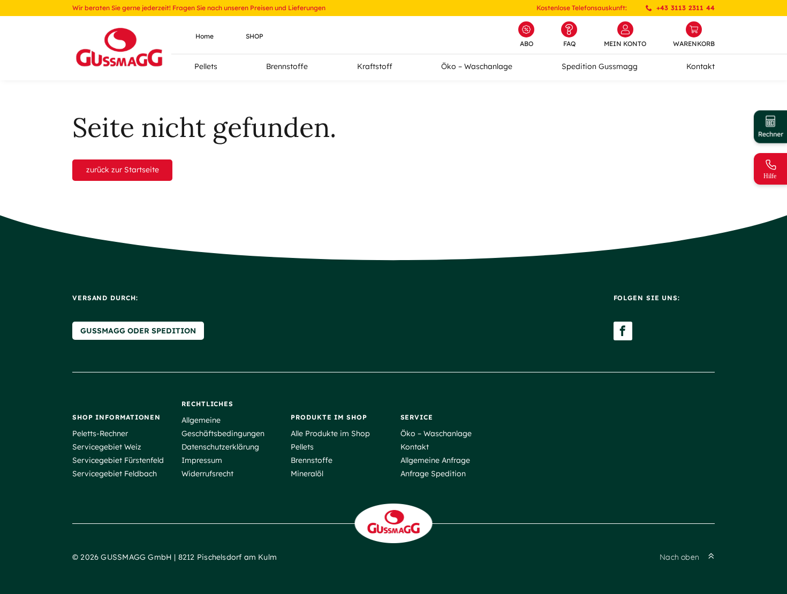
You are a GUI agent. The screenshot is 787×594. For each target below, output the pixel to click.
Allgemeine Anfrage (435, 460)
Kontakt (700, 66)
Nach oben (679, 557)
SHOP (254, 36)
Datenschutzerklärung (220, 447)
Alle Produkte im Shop (330, 433)
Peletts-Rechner (100, 433)
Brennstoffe (287, 66)
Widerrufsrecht (207, 473)
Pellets (205, 66)
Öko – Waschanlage (476, 66)
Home (204, 36)
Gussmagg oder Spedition (138, 331)
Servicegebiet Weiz (106, 447)
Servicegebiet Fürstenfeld (118, 460)
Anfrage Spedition (433, 473)
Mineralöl (307, 473)
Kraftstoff (374, 66)
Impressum (201, 460)
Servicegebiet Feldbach (114, 473)
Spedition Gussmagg (600, 66)
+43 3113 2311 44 (685, 8)
